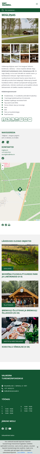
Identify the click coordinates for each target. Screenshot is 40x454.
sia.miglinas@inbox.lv (8, 154)
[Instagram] (6, 428)
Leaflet (38, 220)
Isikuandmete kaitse (8, 435)
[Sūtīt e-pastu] (2, 391)
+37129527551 (6, 152)
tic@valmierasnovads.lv (11, 391)
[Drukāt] (9, 225)
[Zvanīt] (2, 388)
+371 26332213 (9, 388)
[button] (20, 189)
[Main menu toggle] (37, 4)
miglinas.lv (5, 150)
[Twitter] (6, 225)
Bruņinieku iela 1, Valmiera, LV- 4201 (15, 386)
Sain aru (29, 452)
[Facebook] (3, 225)
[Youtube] (10, 428)
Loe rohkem (21, 452)
